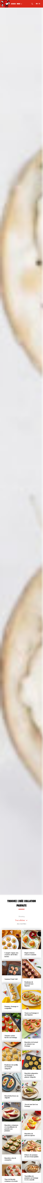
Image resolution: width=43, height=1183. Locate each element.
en (37, 4)
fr (39, 4)
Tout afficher (20, 920)
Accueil (13, 4)
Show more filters (21, 924)
